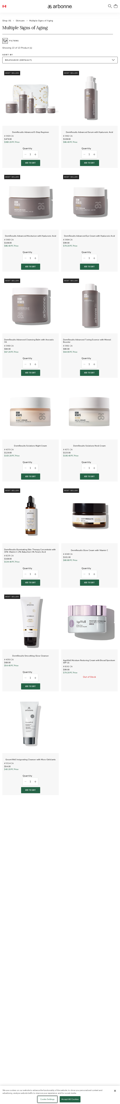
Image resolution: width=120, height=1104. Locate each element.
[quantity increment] (35, 154)
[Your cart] (116, 6)
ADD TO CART (30, 163)
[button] (5, 6)
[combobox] (60, 60)
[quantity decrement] (25, 154)
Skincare (20, 20)
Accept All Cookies (70, 1099)
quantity (27, 149)
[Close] (115, 1090)
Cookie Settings (47, 1099)
